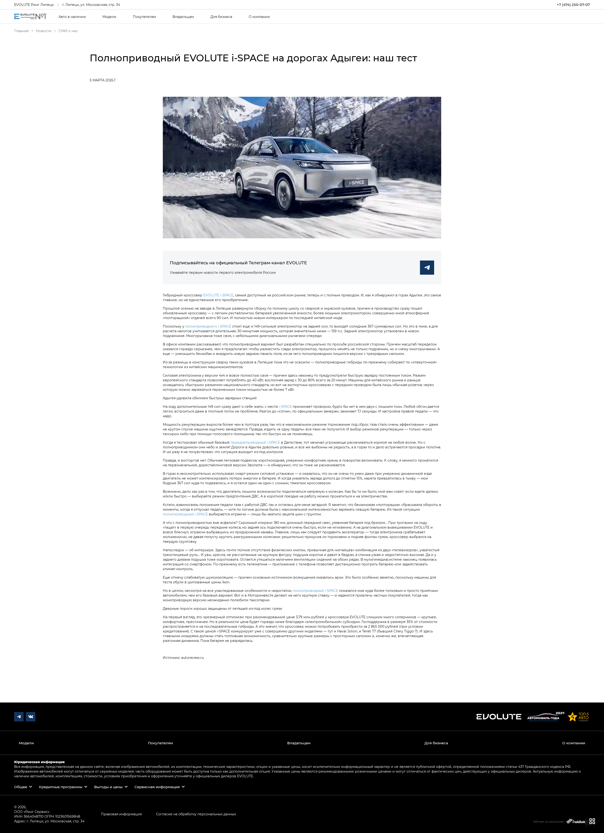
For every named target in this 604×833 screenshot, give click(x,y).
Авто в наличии (72, 16)
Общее (20, 786)
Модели (109, 16)
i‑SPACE (285, 406)
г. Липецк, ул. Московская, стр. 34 (91, 4)
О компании (259, 16)
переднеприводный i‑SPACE (255, 442)
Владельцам (183, 16)
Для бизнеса (221, 16)
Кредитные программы (60, 786)
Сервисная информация (157, 786)
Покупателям (144, 16)
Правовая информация (121, 814)
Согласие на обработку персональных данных (196, 814)
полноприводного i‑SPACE (208, 326)
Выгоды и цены (108, 786)
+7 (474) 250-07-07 (573, 4)
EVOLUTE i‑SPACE (218, 295)
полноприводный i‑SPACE (185, 514)
